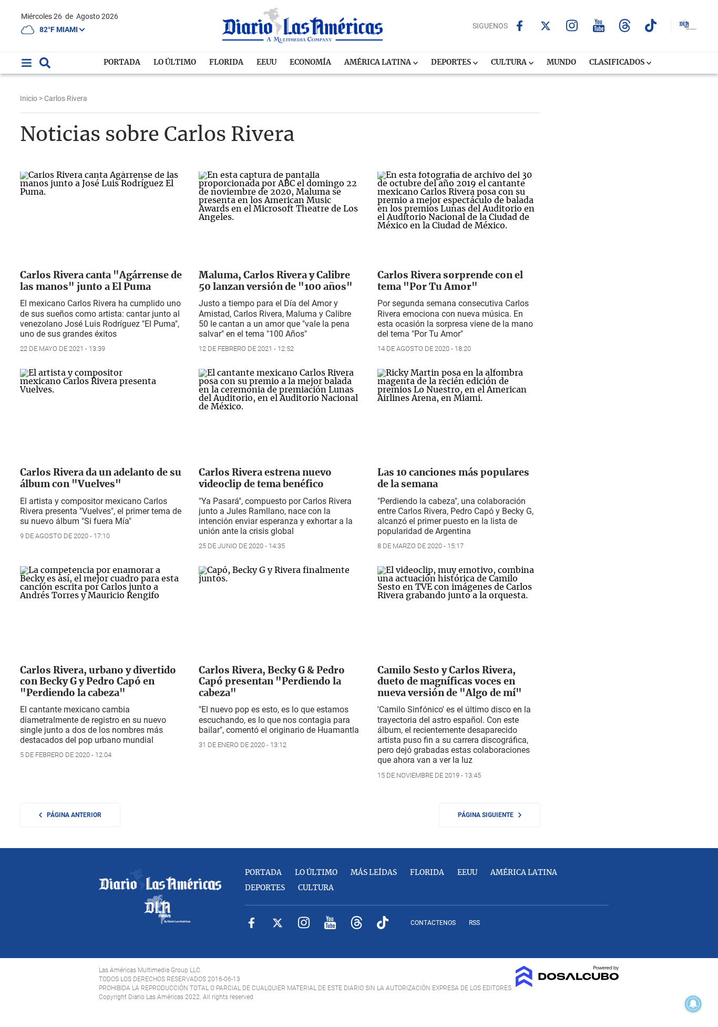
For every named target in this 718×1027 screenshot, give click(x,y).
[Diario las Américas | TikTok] (651, 25)
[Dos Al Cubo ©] (567, 984)
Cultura (509, 62)
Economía (310, 62)
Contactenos (433, 923)
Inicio (28, 98)
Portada (122, 62)
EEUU (266, 62)
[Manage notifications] (693, 1003)
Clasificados (617, 62)
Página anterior (71, 815)
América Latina (378, 62)
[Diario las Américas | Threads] (624, 25)
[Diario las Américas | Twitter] (545, 26)
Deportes (452, 62)
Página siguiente (488, 815)
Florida (226, 62)
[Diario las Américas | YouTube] (598, 25)
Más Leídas (374, 873)
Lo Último (174, 62)
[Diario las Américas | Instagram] (572, 25)
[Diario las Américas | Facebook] (519, 26)
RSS (474, 923)
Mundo (561, 62)
